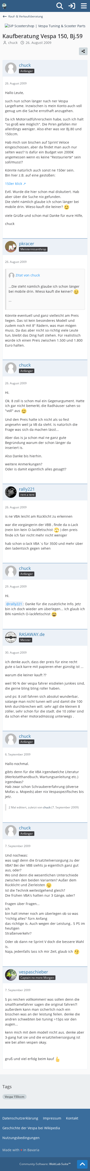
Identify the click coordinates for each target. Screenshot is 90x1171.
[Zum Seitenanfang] (82, 1164)
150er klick (13, 183)
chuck (13, 42)
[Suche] (60, 6)
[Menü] (84, 6)
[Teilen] (83, 51)
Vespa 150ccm (14, 1097)
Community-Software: (45, 1164)
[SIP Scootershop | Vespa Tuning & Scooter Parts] (45, 25)
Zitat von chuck (28, 275)
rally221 (15, 604)
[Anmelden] (72, 6)
